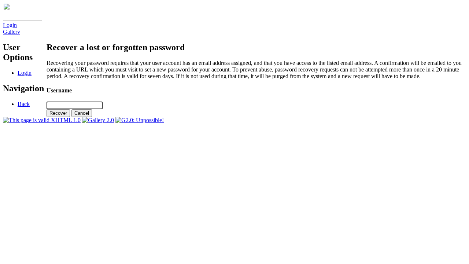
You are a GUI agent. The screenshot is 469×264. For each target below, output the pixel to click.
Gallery (11, 32)
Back (24, 104)
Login (10, 25)
